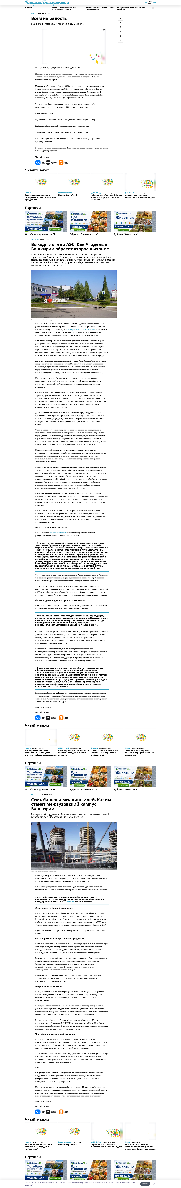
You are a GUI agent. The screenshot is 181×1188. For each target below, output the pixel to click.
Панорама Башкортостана (47, 2)
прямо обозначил (58, 532)
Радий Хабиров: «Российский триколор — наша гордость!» (100, 8)
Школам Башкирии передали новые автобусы (131, 8)
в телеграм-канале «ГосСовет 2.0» (80, 329)
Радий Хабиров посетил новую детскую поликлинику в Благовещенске (64, 8)
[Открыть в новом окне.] (40, 162)
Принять (145, 1184)
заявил (70, 901)
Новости (29, 8)
